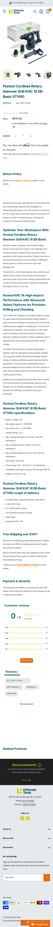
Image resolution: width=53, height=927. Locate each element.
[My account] (41, 11)
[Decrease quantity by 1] (15, 136)
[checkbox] (11, 693)
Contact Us (41, 924)
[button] (26, 627)
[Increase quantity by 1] (31, 136)
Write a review (26, 660)
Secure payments (24, 765)
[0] (47, 11)
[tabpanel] (26, 708)
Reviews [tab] (12, 671)
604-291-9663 (28, 801)
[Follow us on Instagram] (28, 818)
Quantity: (6, 136)
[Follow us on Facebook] (22, 818)
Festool (7, 103)
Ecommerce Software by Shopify (16, 921)
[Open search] (35, 11)
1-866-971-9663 (29, 805)
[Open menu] (4, 11)
